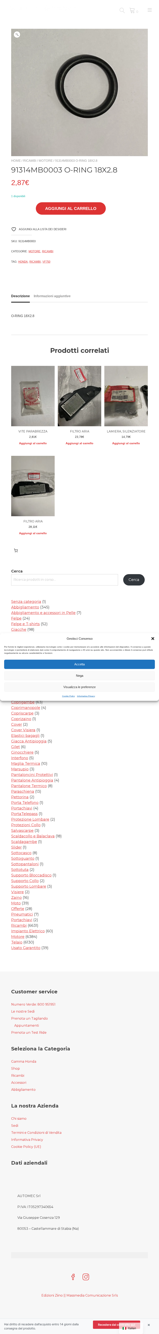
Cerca (17, 571)
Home (16, 160)
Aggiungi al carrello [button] (33, 443)
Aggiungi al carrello (70, 208)
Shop (15, 1069)
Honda (23, 261)
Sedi (14, 1126)
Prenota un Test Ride (29, 1033)
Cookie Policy (68, 696)
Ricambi (29, 160)
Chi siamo (18, 1119)
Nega (79, 675)
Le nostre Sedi (23, 1011)
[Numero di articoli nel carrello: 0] (15, 550)
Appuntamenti (26, 1025)
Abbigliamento (23, 1090)
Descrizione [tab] (20, 296)
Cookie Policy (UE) (26, 1147)
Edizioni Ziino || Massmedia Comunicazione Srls (79, 1295)
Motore (46, 160)
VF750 (46, 261)
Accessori (18, 1083)
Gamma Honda (23, 1061)
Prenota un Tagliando (29, 1018)
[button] (153, 639)
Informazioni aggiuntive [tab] (52, 296)
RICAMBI (35, 261)
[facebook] (73, 1277)
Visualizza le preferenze (79, 687)
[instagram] (86, 1277)
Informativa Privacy (86, 696)
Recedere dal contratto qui (116, 1324)
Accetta (79, 664)
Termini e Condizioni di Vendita (36, 1133)
